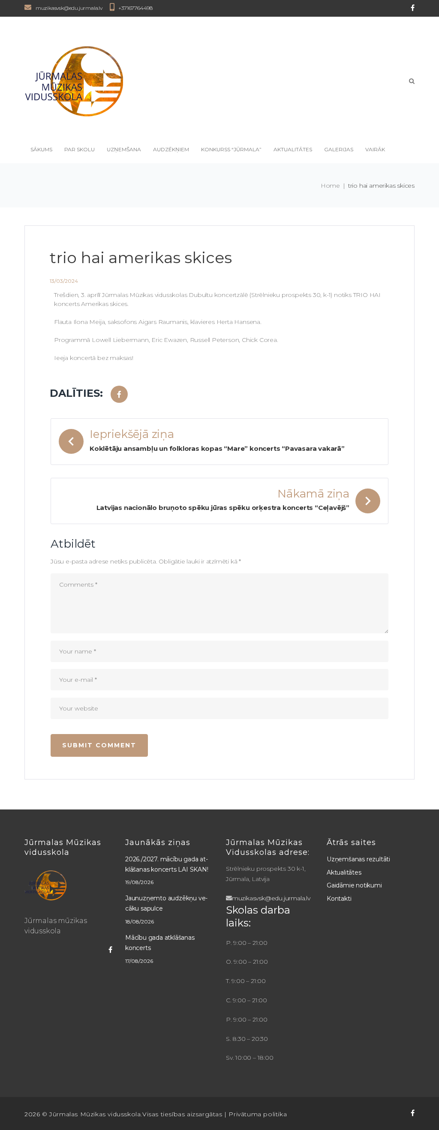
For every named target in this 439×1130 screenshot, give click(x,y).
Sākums (41, 149)
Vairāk (375, 149)
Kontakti (339, 898)
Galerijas (338, 149)
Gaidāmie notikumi (354, 885)
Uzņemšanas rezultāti (358, 859)
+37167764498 (135, 8)
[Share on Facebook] (119, 394)
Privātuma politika (258, 1114)
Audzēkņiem (171, 149)
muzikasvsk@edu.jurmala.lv (69, 8)
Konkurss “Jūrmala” (231, 149)
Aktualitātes (293, 149)
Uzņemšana (124, 149)
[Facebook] (413, 7)
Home (330, 185)
